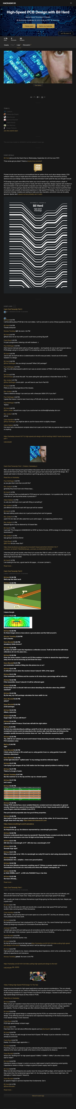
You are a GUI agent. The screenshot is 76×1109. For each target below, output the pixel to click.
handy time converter (34, 161)
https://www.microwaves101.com (35, 820)
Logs (19, 45)
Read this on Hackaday (11, 477)
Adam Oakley (8, 425)
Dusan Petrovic (11, 128)
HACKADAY (8, 442)
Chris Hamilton (9, 419)
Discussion (27, 45)
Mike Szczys (10, 117)
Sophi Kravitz (10, 122)
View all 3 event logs (38, 1096)
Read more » (8, 566)
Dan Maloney (10, 125)
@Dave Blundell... (10, 1086)
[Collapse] (14, 306)
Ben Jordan (7, 380)
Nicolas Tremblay (9, 331)
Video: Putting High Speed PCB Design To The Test (21, 985)
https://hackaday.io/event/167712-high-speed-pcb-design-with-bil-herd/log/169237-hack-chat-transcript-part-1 (37, 437)
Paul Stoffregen (9, 346)
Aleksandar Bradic (12, 114)
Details (6, 45)
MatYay (6, 727)
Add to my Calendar (45, 26)
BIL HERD (15, 967)
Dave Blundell (9, 642)
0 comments (24, 311)
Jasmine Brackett (12, 120)
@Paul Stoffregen (10, 363)
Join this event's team (11, 131)
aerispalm (7, 928)
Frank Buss (7, 340)
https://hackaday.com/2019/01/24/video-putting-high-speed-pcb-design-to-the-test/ (30, 964)
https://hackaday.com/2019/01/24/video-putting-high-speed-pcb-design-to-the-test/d (37, 944)
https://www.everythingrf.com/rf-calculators (19, 824)
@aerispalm (46, 1029)
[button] (71, 3)
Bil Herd (6, 158)
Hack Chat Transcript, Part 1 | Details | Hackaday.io (20, 466)
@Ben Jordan (8, 410)
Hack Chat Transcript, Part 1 (13, 887)
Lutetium (9, 111)
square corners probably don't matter (30, 194)
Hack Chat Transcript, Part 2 (13, 571)
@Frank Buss (8, 377)
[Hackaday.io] (9, 3)
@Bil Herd (7, 543)
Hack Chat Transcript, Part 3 (13, 309)
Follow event (29, 26)
